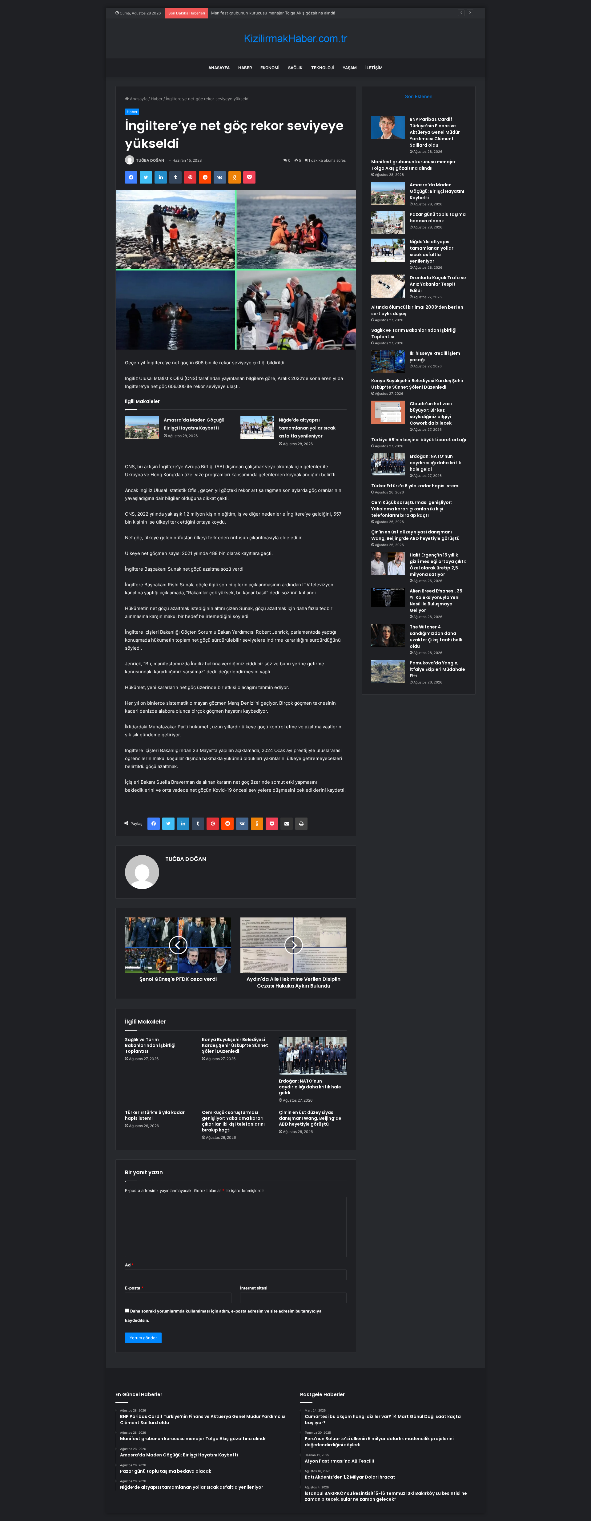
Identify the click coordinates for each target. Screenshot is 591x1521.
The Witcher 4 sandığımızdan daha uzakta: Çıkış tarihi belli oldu (436, 636)
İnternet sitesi (253, 1287)
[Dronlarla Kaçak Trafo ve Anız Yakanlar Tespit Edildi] (388, 286)
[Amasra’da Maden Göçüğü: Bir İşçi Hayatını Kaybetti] (142, 427)
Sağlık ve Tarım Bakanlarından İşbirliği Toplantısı (150, 1045)
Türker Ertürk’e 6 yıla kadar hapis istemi (155, 1115)
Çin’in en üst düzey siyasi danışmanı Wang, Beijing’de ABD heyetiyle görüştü (310, 1118)
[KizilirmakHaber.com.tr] (295, 38)
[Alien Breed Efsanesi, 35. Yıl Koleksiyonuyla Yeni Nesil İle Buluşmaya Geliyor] (388, 597)
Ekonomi (269, 67)
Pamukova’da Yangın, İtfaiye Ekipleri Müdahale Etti (437, 669)
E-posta (134, 1287)
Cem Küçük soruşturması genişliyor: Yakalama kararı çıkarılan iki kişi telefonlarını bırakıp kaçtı (233, 1121)
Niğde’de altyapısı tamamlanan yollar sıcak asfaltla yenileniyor (307, 428)
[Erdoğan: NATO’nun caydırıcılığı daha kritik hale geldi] (313, 1056)
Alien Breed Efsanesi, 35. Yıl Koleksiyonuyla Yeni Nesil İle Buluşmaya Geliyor (437, 600)
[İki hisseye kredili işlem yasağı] (388, 361)
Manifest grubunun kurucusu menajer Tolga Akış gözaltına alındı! (273, 12)
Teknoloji (322, 67)
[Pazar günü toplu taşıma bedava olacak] (388, 222)
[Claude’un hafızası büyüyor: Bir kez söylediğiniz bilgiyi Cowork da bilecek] (388, 412)
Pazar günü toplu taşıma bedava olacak (438, 217)
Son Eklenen (418, 96)
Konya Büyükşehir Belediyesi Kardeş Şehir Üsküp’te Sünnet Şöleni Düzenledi (235, 1045)
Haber (245, 67)
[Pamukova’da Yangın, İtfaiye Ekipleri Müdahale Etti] (388, 671)
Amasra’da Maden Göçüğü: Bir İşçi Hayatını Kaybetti (437, 191)
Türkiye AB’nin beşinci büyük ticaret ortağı (418, 440)
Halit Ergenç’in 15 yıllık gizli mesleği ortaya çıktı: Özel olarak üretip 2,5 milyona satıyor (438, 564)
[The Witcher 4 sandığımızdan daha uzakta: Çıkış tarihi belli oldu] (388, 635)
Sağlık (295, 67)
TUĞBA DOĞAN (150, 160)
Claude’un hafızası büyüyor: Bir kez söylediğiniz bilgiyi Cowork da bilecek (431, 413)
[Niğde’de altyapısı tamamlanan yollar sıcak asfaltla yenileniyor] (257, 427)
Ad (129, 1264)
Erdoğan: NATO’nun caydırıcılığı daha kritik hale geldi (310, 1087)
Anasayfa (219, 67)
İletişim (374, 67)
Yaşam (350, 67)
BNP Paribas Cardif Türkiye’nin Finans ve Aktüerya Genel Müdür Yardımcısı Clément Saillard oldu (435, 132)
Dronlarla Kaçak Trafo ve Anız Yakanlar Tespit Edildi (438, 284)
